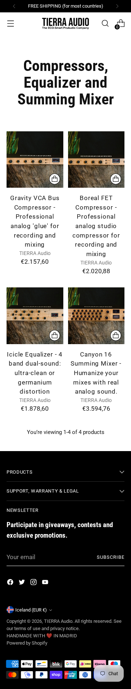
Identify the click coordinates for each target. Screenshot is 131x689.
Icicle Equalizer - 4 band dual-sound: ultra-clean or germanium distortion (35, 373)
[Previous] (14, 6)
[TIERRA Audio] (65, 23)
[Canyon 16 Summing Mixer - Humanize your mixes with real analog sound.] (96, 315)
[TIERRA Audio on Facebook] (11, 583)
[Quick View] (54, 179)
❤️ (49, 635)
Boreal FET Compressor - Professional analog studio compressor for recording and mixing (96, 226)
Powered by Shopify (27, 643)
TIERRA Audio (58, 621)
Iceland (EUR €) (31, 610)
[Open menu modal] (10, 23)
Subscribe (110, 557)
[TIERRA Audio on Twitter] (22, 583)
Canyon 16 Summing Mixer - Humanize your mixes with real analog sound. (96, 373)
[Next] (117, 6)
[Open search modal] (105, 23)
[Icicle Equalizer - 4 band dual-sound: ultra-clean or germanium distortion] (35, 315)
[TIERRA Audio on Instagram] (34, 583)
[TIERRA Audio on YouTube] (45, 583)
